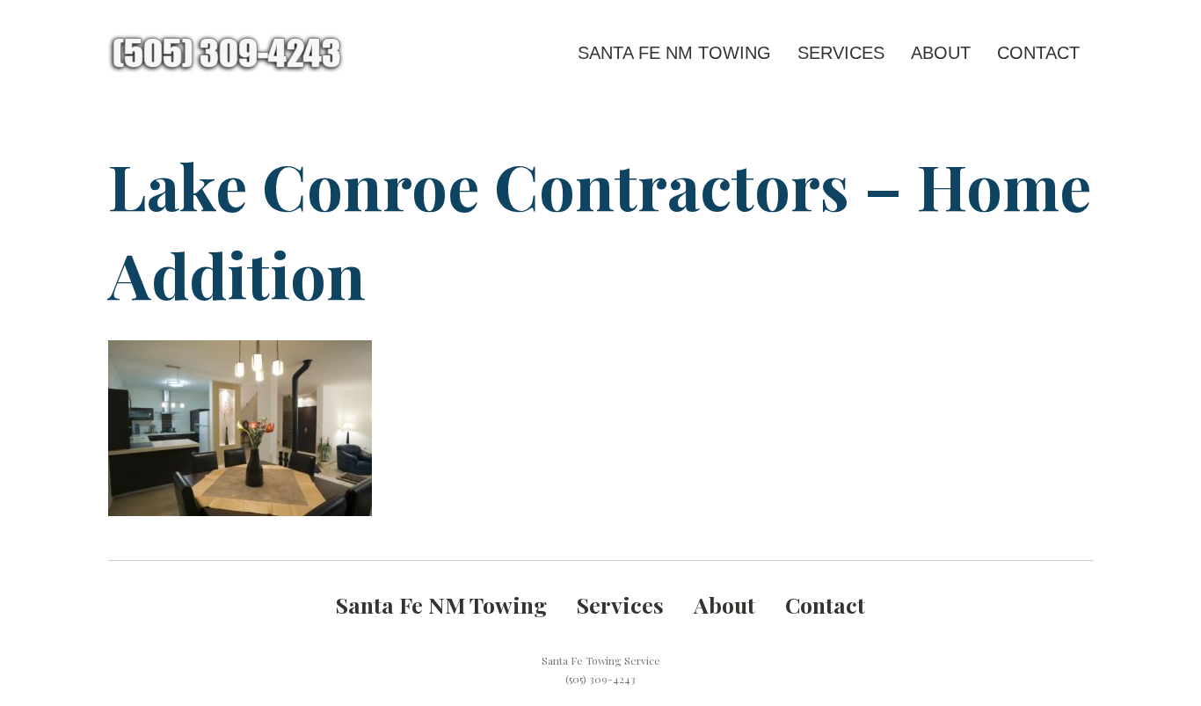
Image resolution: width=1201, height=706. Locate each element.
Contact (1038, 52)
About (941, 52)
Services (840, 52)
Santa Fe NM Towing (674, 52)
